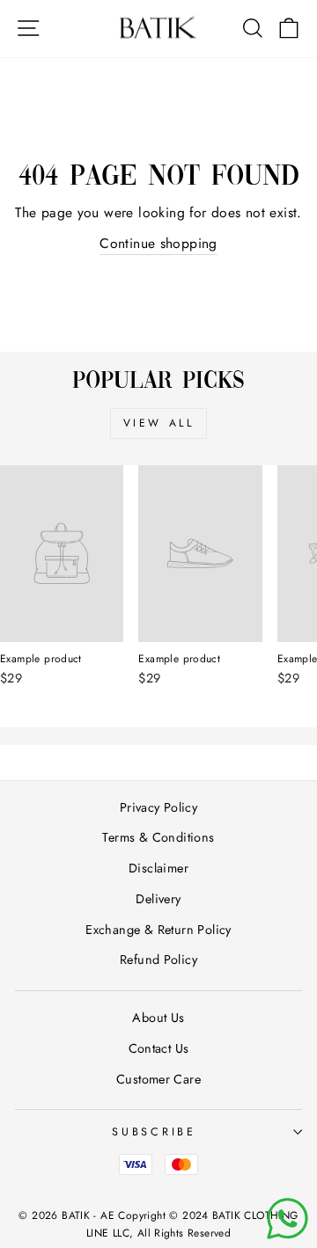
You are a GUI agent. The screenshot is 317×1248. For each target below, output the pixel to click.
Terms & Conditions (158, 837)
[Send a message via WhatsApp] (287, 1218)
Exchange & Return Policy (158, 929)
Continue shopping (158, 243)
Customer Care (158, 1079)
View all (159, 423)
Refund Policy (158, 959)
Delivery (158, 899)
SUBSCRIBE (154, 1132)
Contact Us (159, 1048)
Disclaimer (158, 868)
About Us (158, 1017)
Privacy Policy (158, 807)
